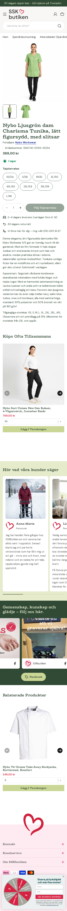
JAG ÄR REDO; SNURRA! (49, 896)
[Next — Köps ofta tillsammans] (60, 393)
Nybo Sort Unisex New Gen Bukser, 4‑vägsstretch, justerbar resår (27, 409)
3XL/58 (45, 186)
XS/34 (10, 177)
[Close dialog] (63, 876)
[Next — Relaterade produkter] (60, 750)
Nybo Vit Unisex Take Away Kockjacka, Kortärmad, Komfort (30, 768)
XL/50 (54, 177)
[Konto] (55, 14)
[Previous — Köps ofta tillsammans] (7, 393)
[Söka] (59, 26)
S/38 (25, 177)
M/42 (39, 177)
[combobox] (33, 26)
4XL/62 (10, 186)
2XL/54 (28, 186)
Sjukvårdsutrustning (24, 37)
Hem (5, 37)
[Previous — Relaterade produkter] (7, 750)
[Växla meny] (5, 14)
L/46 (9, 196)
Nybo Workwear (25, 142)
